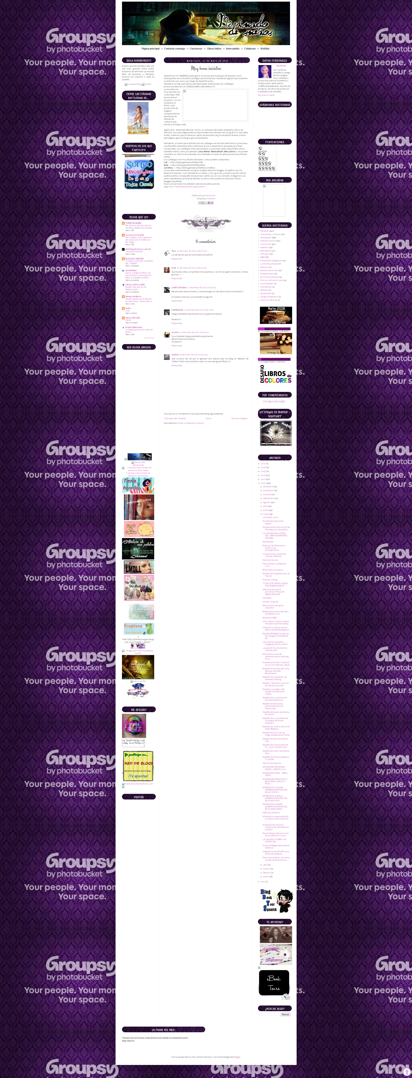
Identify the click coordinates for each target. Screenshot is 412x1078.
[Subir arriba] (407, 1072)
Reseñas (264, 231)
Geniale (177, 100)
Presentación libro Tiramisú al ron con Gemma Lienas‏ (276, 664)
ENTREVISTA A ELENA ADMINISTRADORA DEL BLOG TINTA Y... (275, 790)
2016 (263, 468)
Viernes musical (268, 241)
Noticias (264, 267)
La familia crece (270, 517)
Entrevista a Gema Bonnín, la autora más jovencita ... (276, 819)
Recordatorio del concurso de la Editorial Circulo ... (276, 834)
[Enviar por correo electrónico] (199, 202)
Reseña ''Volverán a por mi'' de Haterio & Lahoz (276, 684)
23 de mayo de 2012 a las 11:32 (202, 288)
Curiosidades (266, 284)
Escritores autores (269, 277)
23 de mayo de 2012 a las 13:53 (198, 310)
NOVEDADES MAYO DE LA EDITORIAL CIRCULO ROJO (275, 781)
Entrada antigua (240, 419)
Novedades (266, 238)
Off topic (264, 254)
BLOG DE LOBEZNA (134, 259)
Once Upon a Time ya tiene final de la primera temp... (276, 623)
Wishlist (264, 48)
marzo (266, 869)
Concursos (196, 48)
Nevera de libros (133, 297)
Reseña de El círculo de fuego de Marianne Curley (276, 734)
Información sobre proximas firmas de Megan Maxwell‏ (273, 592)
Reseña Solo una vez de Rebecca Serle (135, 288)
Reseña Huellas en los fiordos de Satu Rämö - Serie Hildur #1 (138, 300)
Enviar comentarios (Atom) (190, 423)
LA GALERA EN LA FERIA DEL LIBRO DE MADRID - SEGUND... (276, 535)
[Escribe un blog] (203, 202)
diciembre (268, 487)
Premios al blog (270, 580)
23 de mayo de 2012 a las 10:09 (192, 251)
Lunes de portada (269, 264)
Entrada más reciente (175, 419)
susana (175, 332)
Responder (177, 259)
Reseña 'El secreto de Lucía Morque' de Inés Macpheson (276, 671)
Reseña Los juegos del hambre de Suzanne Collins (274, 691)
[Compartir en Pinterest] (212, 202)
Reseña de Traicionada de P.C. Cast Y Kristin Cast (275, 746)
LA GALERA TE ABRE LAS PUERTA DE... (274, 840)
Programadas (267, 274)
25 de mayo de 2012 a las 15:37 (193, 355)
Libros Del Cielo (132, 318)
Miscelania (265, 251)
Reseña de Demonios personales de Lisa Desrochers (273, 706)
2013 (263, 479)
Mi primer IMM (270, 618)
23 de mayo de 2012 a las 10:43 (191, 268)
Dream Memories (133, 327)
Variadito (267, 598)
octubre (267, 495)
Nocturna (211, 196)
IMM (262, 257)
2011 (263, 882)
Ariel (174, 268)
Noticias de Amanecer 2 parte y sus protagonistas (274, 548)
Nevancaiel (138, 370)
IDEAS (128, 320)
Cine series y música (270, 234)
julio (265, 506)
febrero (267, 873)
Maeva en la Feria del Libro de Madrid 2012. (276, 613)
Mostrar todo (149, 338)
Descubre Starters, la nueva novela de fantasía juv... (276, 859)
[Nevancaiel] (138, 367)
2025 (127, 311)
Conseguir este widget (274, 401)
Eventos (211, 199)
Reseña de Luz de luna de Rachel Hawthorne (275, 699)
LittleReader (177, 310)
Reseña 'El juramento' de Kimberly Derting (275, 678)
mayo (266, 514)
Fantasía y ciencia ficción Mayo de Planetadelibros (276, 629)
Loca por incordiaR (134, 235)
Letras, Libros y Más (135, 285)
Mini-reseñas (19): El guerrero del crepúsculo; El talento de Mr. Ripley (138, 239)
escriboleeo (131, 271)
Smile (128, 308)
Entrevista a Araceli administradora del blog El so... (276, 656)
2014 (263, 475)
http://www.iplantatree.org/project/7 (187, 187)
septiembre (269, 498)
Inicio (208, 419)
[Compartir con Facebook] (209, 202)
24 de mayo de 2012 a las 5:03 (194, 332)
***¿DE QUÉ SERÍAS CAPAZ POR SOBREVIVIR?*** (275, 584)
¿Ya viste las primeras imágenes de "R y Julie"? (275, 643)
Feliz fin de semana (272, 763)
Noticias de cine (270, 560)
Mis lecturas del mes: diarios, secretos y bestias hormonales (138, 227)
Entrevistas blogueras (271, 261)
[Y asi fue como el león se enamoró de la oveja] (138, 375)
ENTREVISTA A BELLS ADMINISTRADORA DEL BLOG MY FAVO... (275, 798)
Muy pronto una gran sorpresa (273, 607)
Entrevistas (266, 287)
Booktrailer (265, 294)
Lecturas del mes (268, 300)
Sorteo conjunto (270, 602)
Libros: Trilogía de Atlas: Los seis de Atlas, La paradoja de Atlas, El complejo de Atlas (138, 275)
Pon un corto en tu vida (271, 280)
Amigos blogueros (269, 297)
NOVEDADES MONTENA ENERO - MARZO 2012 (274, 768)
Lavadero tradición (133, 252)
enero (266, 877)
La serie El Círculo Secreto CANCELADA (275, 649)
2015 (263, 471)
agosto (267, 502)
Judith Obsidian (179, 288)
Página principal (150, 48)
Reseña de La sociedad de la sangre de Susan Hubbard (275, 720)
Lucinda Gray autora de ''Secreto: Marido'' (274, 555)
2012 (263, 483)
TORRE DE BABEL (133, 223)
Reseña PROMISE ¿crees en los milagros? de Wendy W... (276, 636)
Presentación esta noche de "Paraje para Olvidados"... (276, 528)
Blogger (236, 1057)
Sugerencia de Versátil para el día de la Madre (276, 853)
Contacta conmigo (174, 48)
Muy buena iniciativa (273, 570)
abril (265, 865)
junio (265, 510)
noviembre (268, 491)
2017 (263, 464)
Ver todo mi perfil (266, 95)
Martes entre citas (269, 271)
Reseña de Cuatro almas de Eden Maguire (276, 728)
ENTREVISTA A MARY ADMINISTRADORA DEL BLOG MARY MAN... (275, 806)
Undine (175, 355)
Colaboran (250, 48)
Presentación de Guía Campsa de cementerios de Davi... (276, 827)
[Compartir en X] (206, 202)
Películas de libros (271, 813)
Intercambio (232, 48)
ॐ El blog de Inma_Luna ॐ (138, 249)
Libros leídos (214, 48)
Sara (174, 251)
